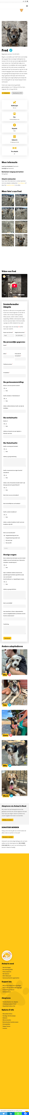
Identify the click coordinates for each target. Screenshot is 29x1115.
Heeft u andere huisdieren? (10, 514)
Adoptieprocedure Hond (9, 1004)
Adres (5, 353)
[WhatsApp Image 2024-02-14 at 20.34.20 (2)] (8, 227)
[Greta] (14, 723)
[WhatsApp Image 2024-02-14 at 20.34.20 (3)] (21, 227)
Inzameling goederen (9, 989)
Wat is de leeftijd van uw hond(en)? (11, 503)
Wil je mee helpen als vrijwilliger (12, 985)
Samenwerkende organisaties (11, 978)
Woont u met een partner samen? (11, 388)
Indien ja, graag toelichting (9, 456)
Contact (5, 1028)
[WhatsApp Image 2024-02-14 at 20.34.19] (8, 200)
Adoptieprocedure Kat (9, 1006)
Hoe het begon (7, 967)
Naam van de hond (8, 332)
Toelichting (6, 624)
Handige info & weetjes (9, 1016)
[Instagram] (25, 1)
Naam (5, 345)
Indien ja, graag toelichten (9, 589)
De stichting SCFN (7, 969)
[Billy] (14, 753)
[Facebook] (27, 1)
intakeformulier (10, 185)
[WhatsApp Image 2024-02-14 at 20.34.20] (8, 213)
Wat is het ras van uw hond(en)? (11, 495)
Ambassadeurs (7, 991)
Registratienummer (20, 332)
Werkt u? (5, 423)
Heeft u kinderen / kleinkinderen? (11, 398)
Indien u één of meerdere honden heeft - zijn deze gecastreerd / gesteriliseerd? (14, 486)
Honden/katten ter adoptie (10, 1002)
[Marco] (14, 783)
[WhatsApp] (23, 1)
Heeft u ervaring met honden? (10, 449)
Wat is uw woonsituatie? (11, 537)
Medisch (5, 1018)
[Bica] (14, 662)
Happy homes (6, 1026)
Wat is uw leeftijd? (7, 603)
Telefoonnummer (8, 364)
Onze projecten (7, 971)
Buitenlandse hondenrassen (10, 1022)
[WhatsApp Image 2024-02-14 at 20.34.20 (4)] (8, 240)
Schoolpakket (6, 1024)
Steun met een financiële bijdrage (12, 987)
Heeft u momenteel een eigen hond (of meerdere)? (12, 474)
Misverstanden (7, 1020)
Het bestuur (6, 973)
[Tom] (14, 693)
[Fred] (21, 240)
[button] (27, 6)
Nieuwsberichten (7, 1013)
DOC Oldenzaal (7, 976)
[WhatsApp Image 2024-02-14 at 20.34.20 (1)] (21, 213)
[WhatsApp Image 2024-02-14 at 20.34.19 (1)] (21, 200)
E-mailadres (6, 372)
